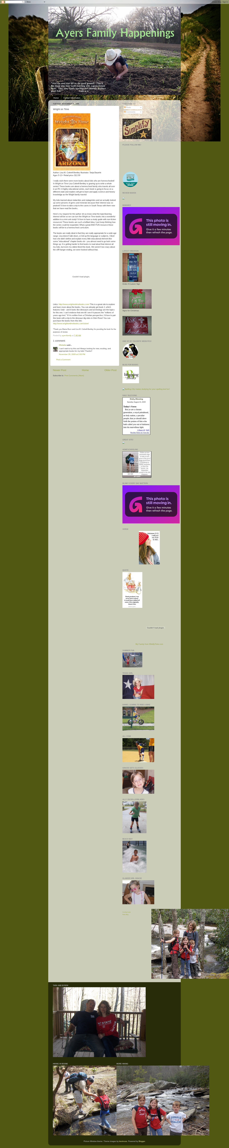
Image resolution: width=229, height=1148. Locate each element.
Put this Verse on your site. (139, 433)
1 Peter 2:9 (141, 430)
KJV (147, 430)
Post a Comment (63, 360)
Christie (62, 345)
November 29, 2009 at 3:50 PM (72, 354)
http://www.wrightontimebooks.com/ (74, 304)
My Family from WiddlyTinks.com (149, 644)
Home (56, 98)
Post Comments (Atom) (74, 376)
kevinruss (123, 1141)
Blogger (142, 1141)
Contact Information (71, 98)
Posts (128, 107)
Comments (130, 112)
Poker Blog (125, 914)
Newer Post (59, 370)
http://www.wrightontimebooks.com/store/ (71, 323)
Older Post (110, 370)
